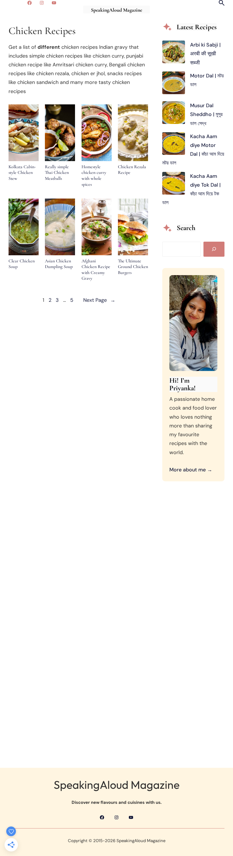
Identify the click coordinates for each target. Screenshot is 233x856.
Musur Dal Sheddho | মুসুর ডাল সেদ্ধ (206, 114)
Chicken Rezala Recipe (132, 170)
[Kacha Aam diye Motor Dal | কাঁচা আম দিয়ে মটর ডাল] (173, 145)
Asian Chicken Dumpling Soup (59, 264)
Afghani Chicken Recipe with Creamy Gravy (96, 269)
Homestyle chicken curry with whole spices (94, 175)
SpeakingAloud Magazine (116, 10)
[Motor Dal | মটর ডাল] (173, 84)
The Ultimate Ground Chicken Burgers (133, 266)
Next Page (99, 300)
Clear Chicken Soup (22, 264)
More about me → (190, 469)
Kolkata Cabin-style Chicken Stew (22, 172)
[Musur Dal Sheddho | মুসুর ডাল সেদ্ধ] (173, 114)
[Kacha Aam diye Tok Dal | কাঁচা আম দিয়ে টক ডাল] (173, 184)
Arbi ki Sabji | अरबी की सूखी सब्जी (205, 53)
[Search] (213, 249)
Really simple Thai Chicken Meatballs (57, 172)
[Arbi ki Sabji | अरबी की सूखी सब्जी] (173, 53)
